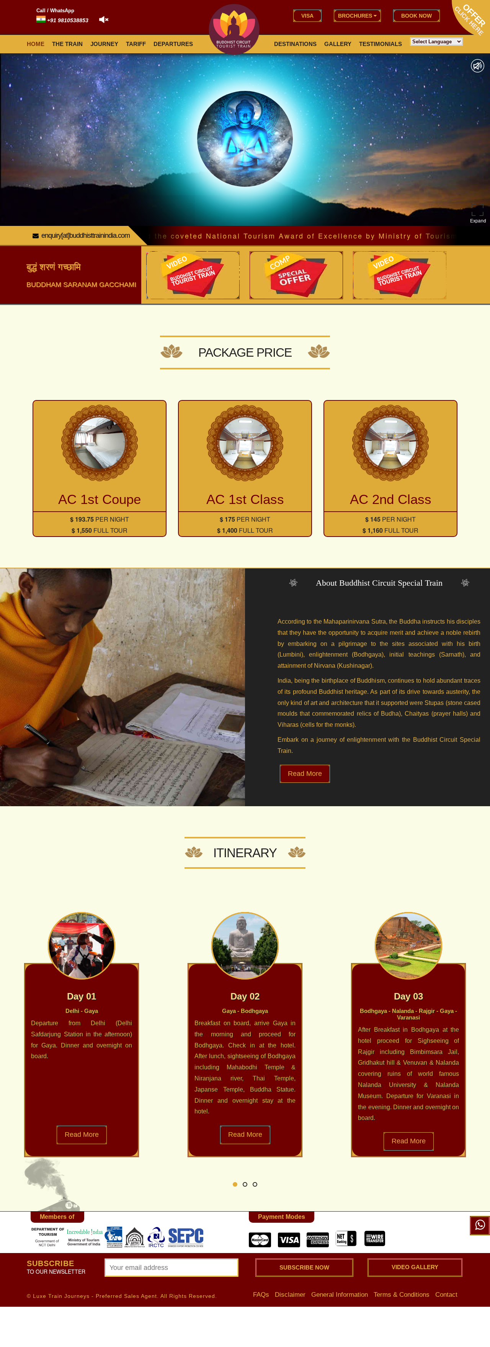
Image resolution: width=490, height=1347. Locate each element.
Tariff (136, 44)
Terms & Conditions (402, 1294)
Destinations (295, 44)
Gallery (337, 44)
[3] (48, 1237)
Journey (104, 44)
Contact (446, 1294)
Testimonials (380, 44)
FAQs (261, 1294)
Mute (477, 65)
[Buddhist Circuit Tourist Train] (234, 29)
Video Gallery (415, 1267)
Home (35, 44)
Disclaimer (290, 1294)
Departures (173, 44)
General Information (339, 1294)
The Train (67, 44)
